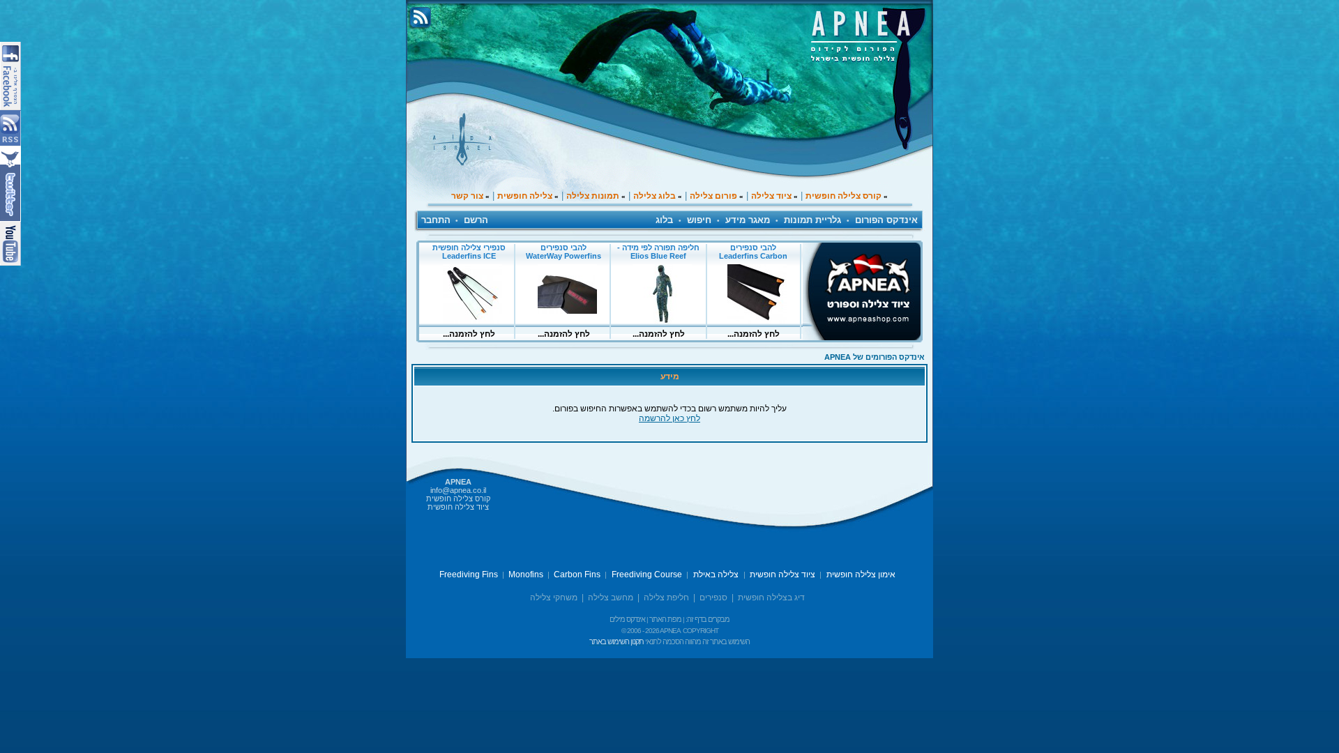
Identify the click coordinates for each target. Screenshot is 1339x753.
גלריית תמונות (812, 220)
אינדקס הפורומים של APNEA (874, 357)
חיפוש (699, 220)
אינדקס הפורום (886, 220)
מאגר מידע (747, 220)
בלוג (664, 220)
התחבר (436, 220)
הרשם (476, 220)
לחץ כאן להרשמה (669, 418)
